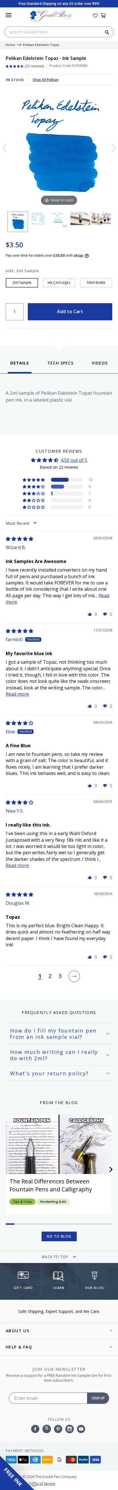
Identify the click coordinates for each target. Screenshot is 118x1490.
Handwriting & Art (53, 1202)
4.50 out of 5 (74, 460)
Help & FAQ (19, 1347)
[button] (34, 480)
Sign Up (98, 1398)
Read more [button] (17, 694)
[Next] (113, 148)
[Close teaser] (34, 1484)
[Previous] (4, 148)
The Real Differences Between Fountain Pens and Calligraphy (50, 1185)
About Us (17, 1330)
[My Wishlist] (95, 15)
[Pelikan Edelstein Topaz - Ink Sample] (17, 221)
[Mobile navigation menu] (8, 15)
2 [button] (50, 976)
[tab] (20, 366)
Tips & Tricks (22, 1202)
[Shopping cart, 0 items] (106, 15)
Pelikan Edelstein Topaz (41, 45)
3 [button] (60, 976)
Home (10, 45)
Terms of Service (41, 1483)
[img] (19, 539)
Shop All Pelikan (45, 79)
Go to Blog (59, 1236)
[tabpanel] (59, 403)
